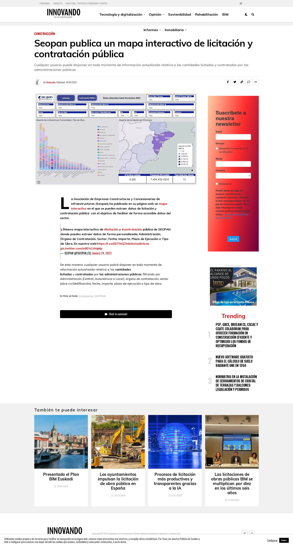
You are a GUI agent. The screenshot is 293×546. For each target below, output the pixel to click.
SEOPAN (100, 296)
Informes (150, 30)
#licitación (111, 229)
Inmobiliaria (174, 30)
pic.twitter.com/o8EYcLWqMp (81, 248)
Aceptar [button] (284, 540)
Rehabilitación (206, 14)
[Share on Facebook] (228, 82)
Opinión (155, 14)
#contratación (132, 229)
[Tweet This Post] (235, 82)
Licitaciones (86, 296)
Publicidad (45, 3)
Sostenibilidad (179, 14)
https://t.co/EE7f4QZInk (113, 244)
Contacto (57, 3)
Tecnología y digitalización (120, 14)
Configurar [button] (272, 540)
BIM (225, 14)
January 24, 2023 (102, 253)
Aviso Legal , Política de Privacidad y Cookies (86, 3)
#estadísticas (139, 244)
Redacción (50, 82)
